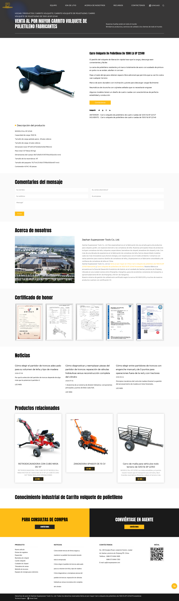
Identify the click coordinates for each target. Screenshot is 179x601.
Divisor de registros (21, 552)
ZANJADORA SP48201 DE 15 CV (89, 464)
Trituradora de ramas (22, 566)
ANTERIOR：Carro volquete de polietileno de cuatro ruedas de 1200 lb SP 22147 (123, 115)
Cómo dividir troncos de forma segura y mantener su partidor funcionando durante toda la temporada (67, 555)
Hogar (18, 13)
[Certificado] (59, 322)
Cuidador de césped (21, 563)
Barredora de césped (22, 558)
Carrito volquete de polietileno (71, 13)
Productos (28, 13)
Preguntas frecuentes (121, 8)
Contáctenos (138, 5)
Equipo (53, 5)
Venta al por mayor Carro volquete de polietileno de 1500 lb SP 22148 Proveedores (110, 596)
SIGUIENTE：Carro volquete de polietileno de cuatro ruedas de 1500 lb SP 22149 (123, 117)
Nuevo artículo (20, 549)
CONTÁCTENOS (44, 527)
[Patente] (29, 322)
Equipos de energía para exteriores (26, 572)
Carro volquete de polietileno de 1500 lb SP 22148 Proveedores (120, 266)
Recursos (118, 5)
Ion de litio (70, 5)
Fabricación (93, 8)
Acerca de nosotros (95, 5)
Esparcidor (18, 555)
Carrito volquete (44, 13)
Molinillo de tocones (21, 569)
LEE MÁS (18, 384)
